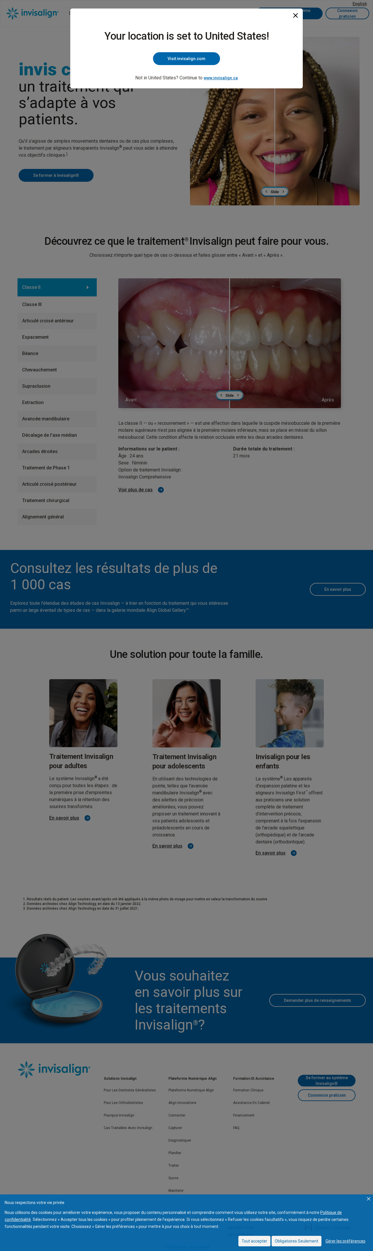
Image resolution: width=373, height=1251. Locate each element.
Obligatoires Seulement (296, 1241)
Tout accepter (254, 1241)
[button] (368, 1199)
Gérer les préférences (345, 1241)
